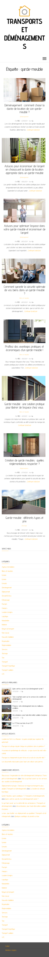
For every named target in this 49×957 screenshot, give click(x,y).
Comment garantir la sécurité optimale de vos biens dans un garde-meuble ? (24, 290)
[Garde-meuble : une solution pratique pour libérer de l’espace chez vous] (23, 388)
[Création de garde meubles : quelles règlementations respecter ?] (24, 445)
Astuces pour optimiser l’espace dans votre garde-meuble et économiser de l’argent (24, 229)
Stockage (24, 526)
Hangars (4, 608)
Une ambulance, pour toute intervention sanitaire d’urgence (29, 715)
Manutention (5, 620)
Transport (5, 662)
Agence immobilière (8, 567)
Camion (4, 575)
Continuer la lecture (33, 130)
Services (4, 649)
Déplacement (6, 592)
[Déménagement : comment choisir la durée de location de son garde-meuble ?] (24, 90)
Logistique (5, 616)
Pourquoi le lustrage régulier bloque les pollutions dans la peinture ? (23, 746)
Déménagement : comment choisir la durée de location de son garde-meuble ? (24, 108)
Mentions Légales (10, 950)
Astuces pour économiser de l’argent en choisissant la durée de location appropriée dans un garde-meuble (25, 169)
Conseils (4, 583)
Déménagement (24, 116)
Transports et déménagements (24, 34)
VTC (3, 674)
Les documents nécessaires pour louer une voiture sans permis (22, 761)
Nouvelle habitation (8, 637)
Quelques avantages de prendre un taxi (27, 816)
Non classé (5, 633)
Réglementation (24, 468)
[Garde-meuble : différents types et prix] (23, 502)
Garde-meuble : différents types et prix (24, 519)
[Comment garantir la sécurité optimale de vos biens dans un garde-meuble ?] (23, 271)
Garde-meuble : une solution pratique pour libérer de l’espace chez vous (24, 405)
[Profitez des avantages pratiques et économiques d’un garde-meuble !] (24, 331)
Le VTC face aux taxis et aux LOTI (22, 723)
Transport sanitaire (7, 670)
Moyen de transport (8, 629)
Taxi (3, 657)
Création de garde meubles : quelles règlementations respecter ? (24, 462)
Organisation (5, 641)
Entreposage (6, 600)
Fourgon (4, 604)
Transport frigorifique (8, 666)
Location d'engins (7, 612)
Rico (18, 121)
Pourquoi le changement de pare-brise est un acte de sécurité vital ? (23, 757)
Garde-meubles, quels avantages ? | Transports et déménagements (23, 796)
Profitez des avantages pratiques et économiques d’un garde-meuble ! (24, 348)
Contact (7, 946)
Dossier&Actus (6, 596)
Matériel (4, 624)
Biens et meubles (24, 298)
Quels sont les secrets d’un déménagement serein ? (27, 689)
